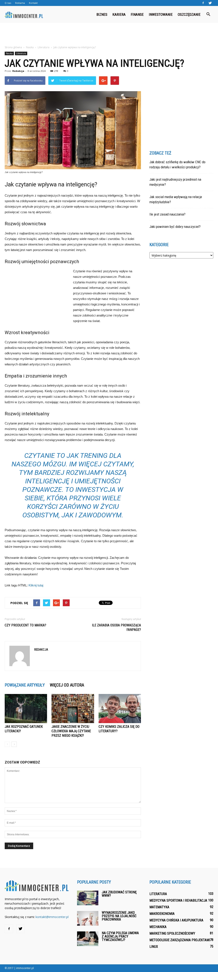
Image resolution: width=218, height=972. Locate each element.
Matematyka (159, 907)
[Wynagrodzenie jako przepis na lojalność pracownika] (87, 918)
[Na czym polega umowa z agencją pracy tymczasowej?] (87, 938)
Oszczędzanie (189, 14)
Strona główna (13, 47)
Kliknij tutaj (36, 585)
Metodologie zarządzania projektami (179, 940)
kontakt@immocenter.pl (52, 917)
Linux (153, 947)
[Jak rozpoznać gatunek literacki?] (26, 708)
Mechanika (157, 927)
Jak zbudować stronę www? (119, 894)
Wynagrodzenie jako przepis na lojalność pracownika (119, 916)
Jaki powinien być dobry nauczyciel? (175, 226)
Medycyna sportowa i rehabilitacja (178, 900)
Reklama (20, 2)
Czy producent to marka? (25, 625)
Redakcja (18, 70)
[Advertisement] (109, 34)
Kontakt (33, 2)
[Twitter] (210, 3)
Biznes (101, 14)
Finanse (137, 14)
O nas (8, 2)
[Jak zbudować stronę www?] (87, 898)
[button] (208, 14)
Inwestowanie (161, 14)
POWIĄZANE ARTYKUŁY (25, 685)
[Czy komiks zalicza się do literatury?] (120, 708)
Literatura (21, 53)
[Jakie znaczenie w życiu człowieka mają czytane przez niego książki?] (73, 708)
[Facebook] (203, 3)
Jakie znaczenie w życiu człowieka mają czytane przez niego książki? (71, 731)
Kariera (119, 14)
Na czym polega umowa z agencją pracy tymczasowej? (120, 936)
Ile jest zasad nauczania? (167, 214)
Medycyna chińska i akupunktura (176, 920)
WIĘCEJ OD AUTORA (67, 685)
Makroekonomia (162, 914)
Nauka (9, 53)
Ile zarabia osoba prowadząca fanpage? (116, 627)
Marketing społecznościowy (172, 933)
